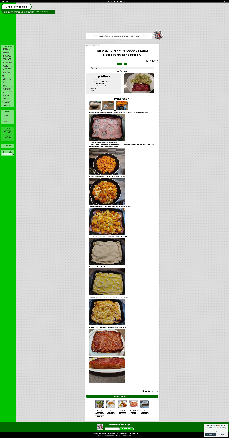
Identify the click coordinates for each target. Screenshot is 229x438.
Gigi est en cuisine (16, 6)
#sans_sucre (8, 139)
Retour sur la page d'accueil (93, 45)
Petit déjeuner (7, 114)
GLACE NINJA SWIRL (7, 51)
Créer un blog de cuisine (127, 435)
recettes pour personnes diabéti (6, 100)
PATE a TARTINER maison (6, 80)
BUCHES (5, 104)
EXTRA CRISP (6, 94)
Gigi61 (104, 433)
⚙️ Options (222, 434)
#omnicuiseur (8, 135)
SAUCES (4, 85)
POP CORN (5, 84)
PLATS (4, 82)
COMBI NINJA (6, 52)
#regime (8, 136)
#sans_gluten (8, 137)
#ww (11, 140)
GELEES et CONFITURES (5, 70)
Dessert (6, 119)
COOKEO (5, 92)
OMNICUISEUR (6, 96)
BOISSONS (5, 64)
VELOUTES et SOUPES (8, 86)
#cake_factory (7, 131)
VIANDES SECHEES (7, 88)
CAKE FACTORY (6, 89)
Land (112, 433)
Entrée (6, 117)
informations (6, 102)
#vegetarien (6, 140)
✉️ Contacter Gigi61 (134, 433)
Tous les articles (6, 105)
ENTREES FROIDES (7, 68)
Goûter (6, 115)
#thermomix (8, 130)
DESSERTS (5, 65)
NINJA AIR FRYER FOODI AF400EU (6, 54)
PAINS (4, 76)
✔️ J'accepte (210, 434)
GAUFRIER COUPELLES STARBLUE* (7, 60)
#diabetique (8, 134)
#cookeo (8, 132)
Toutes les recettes (7, 48)
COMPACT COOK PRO (8, 91)
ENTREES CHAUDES (7, 66)
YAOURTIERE (6, 98)
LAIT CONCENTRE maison (6, 74)
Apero (5, 121)
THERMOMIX (6, 95)
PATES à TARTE (6, 78)
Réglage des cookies (123, 433)
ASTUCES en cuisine (7, 62)
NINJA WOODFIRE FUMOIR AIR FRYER (6, 57)
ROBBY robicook (6, 49)
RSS (117, 433)
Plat (5, 118)
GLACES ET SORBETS (7, 72)
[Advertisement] (114, 23)
